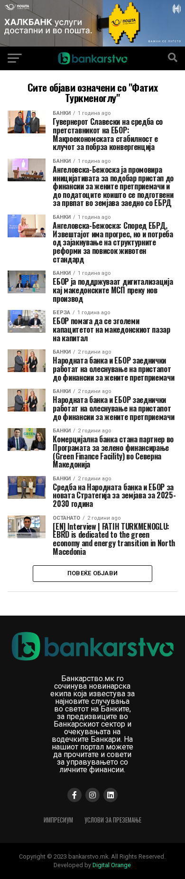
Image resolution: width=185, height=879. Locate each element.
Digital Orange (111, 865)
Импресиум (58, 819)
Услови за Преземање (112, 819)
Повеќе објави (92, 573)
